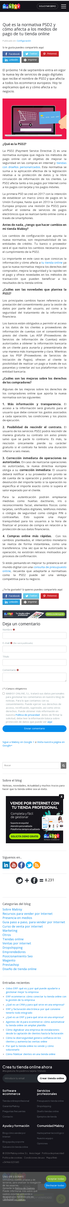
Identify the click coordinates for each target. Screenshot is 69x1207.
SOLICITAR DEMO (47, 6)
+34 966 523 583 (11, 1162)
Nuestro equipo (45, 1138)
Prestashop (11, 965)
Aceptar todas (56, 1178)
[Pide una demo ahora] (34, 614)
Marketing (10, 930)
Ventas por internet (17, 943)
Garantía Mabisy (11, 1106)
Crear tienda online (52, 1078)
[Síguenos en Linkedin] (6, 864)
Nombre (8, 629)
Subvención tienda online (15, 1147)
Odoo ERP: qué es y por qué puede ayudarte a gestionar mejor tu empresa (33, 990)
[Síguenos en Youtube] (13, 864)
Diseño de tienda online (20, 969)
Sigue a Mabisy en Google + (18, 742)
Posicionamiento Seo (18, 956)
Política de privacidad (27, 714)
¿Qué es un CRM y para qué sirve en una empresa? (35, 1004)
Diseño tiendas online (48, 1111)
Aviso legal (34, 1153)
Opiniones (42, 1143)
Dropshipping (13, 948)
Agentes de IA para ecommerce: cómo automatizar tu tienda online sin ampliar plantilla (35, 1023)
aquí (49, 721)
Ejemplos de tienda (47, 1116)
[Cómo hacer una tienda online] (10, 5)
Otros (7, 935)
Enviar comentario (34, 728)
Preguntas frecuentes (14, 1111)
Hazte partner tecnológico (50, 1133)
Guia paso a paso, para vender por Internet (34, 922)
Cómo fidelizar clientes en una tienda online (30, 1054)
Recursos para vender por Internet (28, 914)
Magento (9, 960)
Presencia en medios (17, 918)
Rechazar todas (55, 1185)
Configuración (24, 40)
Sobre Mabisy (12, 909)
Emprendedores (14, 952)
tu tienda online (52, 262)
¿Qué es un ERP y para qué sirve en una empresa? (35, 1017)
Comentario (10, 670)
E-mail (18, 643)
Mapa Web (51, 1158)
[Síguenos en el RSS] (36, 864)
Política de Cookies (25, 1188)
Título (6, 656)
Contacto (8, 1116)
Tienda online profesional (16, 1101)
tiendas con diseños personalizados (34, 165)
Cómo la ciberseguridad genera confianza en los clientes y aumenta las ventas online (33, 1039)
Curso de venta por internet (23, 926)
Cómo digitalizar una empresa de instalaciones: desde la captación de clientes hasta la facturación (34, 1031)
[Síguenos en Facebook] (21, 864)
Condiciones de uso (34, 1158)
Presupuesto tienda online (50, 1101)
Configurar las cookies (14, 1199)
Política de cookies (12, 1158)
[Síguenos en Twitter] (29, 864)
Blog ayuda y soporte (13, 1142)
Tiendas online (13, 939)
